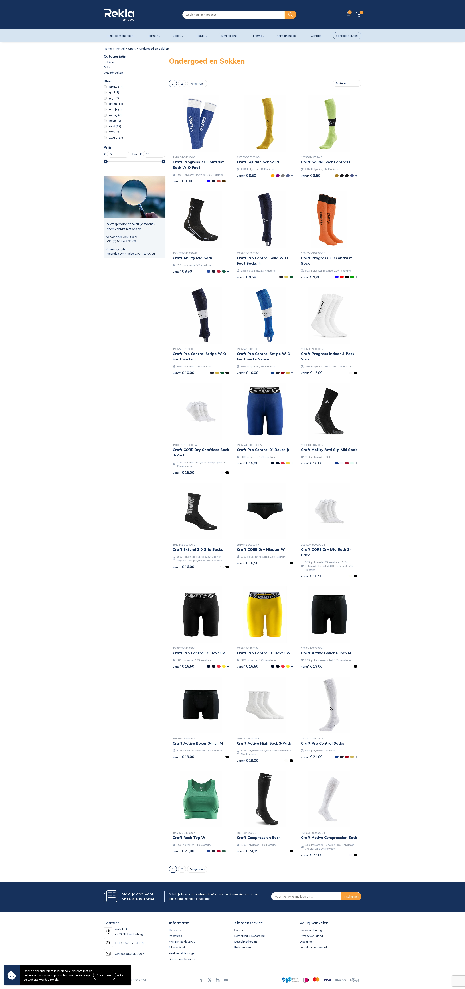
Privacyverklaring (311, 936)
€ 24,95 (247, 851)
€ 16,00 (311, 463)
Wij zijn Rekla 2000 (182, 941)
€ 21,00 (311, 756)
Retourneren (242, 947)
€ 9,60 (310, 276)
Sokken (109, 62)
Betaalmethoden (245, 941)
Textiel (120, 48)
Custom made (286, 35)
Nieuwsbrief (177, 947)
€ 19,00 (311, 666)
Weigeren (122, 975)
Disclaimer (307, 941)
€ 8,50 (246, 175)
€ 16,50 (247, 563)
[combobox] (233, 15)
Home (108, 48)
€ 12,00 (311, 372)
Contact (239, 930)
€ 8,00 (182, 181)
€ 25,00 (311, 854)
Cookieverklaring (311, 930)
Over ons (175, 930)
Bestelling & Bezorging (249, 936)
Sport (132, 48)
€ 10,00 (183, 372)
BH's (107, 67)
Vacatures (175, 936)
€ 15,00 (183, 472)
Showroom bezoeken (183, 959)
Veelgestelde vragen (182, 953)
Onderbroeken (113, 72)
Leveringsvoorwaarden (315, 947)
